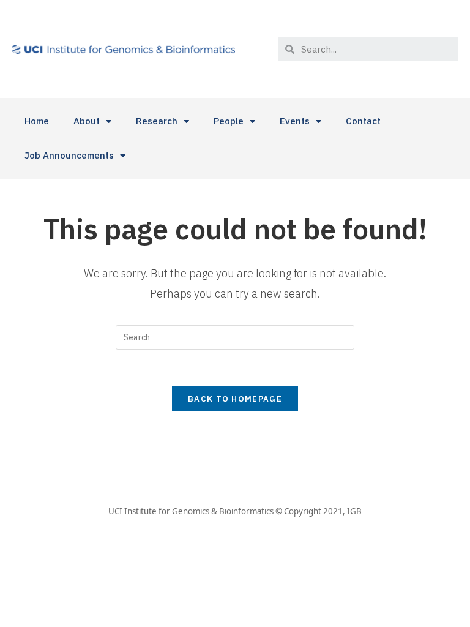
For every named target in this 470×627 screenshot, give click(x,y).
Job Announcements (69, 155)
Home (36, 121)
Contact (363, 121)
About (86, 121)
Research (156, 121)
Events (295, 121)
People (229, 121)
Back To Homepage (235, 399)
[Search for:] (235, 336)
